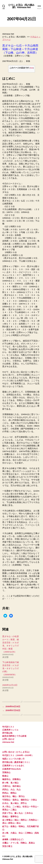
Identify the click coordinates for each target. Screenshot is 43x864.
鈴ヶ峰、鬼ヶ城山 (10, 783)
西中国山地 (7, 733)
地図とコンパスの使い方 (13, 759)
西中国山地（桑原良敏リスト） (16, 762)
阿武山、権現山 (9, 793)
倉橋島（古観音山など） (13, 839)
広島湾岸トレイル (10, 730)
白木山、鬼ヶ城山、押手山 (14, 803)
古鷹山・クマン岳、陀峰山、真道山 (18, 843)
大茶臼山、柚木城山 (11, 786)
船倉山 (5, 776)
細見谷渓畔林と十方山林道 (14, 736)
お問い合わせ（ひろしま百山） (16, 752)
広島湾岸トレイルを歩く (13, 765)
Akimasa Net (8, 742)
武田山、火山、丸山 (11, 789)
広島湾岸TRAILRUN (11, 769)
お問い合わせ (8, 739)
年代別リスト (8, 727)
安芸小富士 (7, 846)
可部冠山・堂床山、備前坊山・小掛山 (19, 800)
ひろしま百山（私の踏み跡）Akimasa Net (21, 6)
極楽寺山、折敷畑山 (11, 779)
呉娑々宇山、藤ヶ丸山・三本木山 (17, 813)
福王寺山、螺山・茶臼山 (13, 796)
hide (31, 68)
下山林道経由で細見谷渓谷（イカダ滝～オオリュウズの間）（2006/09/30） (10, 668)
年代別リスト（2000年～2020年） (18, 755)
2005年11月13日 (9, 685)
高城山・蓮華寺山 (10, 816)
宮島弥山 (6, 772)
